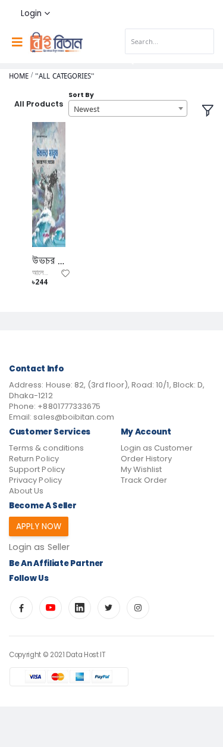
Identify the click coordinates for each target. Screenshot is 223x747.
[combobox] (127, 108)
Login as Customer (157, 448)
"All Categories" (64, 76)
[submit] (129, 60)
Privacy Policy (35, 480)
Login (31, 13)
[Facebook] (21, 607)
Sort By (81, 94)
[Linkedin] (79, 607)
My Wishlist (141, 469)
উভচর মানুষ (48, 260)
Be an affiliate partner (56, 563)
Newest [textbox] (86, 109)
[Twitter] (109, 607)
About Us (26, 490)
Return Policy (34, 458)
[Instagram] (138, 607)
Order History (146, 458)
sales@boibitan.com (73, 417)
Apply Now (39, 526)
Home (19, 76)
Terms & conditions (46, 448)
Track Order (144, 480)
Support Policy (37, 469)
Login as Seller (39, 547)
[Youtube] (50, 607)
